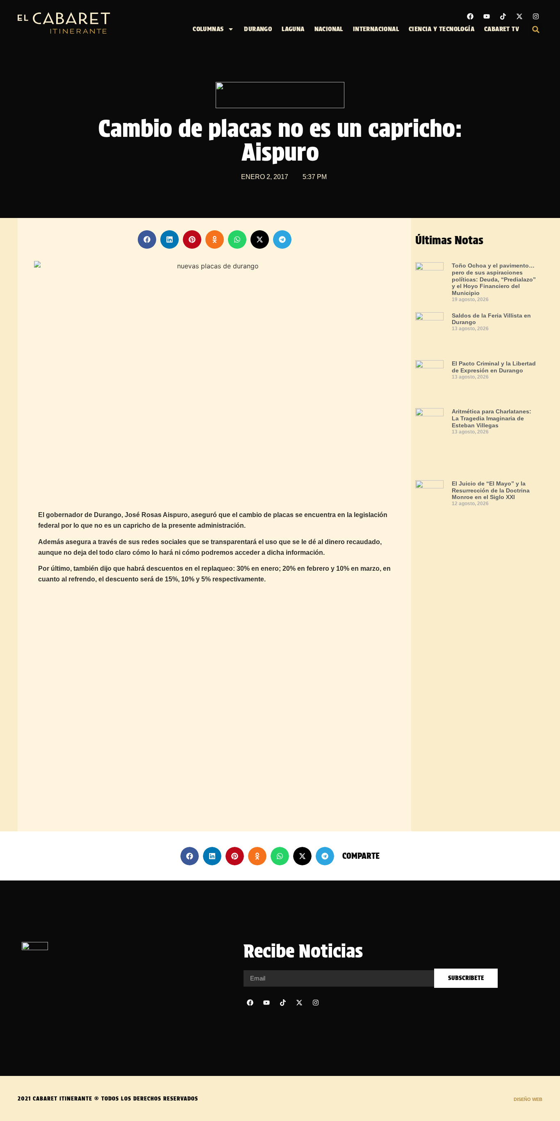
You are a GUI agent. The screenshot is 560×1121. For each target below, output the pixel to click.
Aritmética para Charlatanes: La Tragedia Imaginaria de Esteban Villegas (491, 418)
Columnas (208, 29)
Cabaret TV (501, 29)
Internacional (376, 29)
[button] (535, 29)
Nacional (328, 29)
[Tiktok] (503, 16)
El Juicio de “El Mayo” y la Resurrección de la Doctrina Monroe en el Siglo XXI (491, 490)
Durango (258, 29)
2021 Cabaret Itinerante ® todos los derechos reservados (108, 1098)
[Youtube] (486, 16)
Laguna (293, 29)
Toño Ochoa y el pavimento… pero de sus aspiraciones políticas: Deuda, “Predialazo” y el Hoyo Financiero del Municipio (494, 279)
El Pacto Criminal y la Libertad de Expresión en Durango (494, 367)
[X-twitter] (519, 16)
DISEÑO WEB (528, 1099)
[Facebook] (470, 16)
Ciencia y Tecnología (441, 29)
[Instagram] (535, 16)
